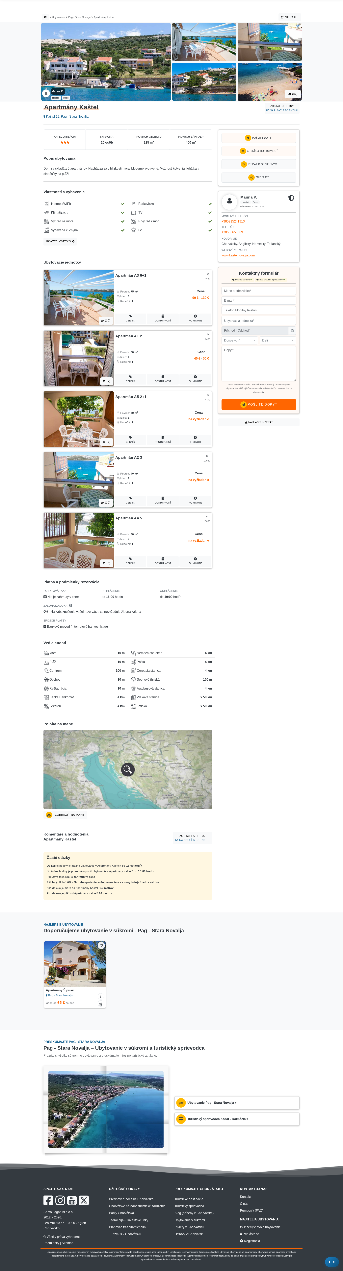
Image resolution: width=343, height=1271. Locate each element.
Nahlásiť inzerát (260, 422)
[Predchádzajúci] (51, 964)
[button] (127, 769)
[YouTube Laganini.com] (72, 1200)
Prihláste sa (250, 1234)
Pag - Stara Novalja (79, 17)
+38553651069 (232, 232)
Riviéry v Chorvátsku (189, 1227)
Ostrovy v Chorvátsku (189, 1234)
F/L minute (195, 320)
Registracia (251, 1241)
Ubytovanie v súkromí (189, 1220)
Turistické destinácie (188, 1199)
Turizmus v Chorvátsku (125, 1234)
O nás (244, 1203)
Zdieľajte (291, 17)
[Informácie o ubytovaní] (101, 996)
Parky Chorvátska (121, 1213)
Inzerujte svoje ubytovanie (262, 1227)
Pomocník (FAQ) (251, 1210)
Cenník (130, 320)
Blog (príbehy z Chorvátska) (194, 1213)
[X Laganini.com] (84, 1200)
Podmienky (51, 1243)
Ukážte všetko (59, 241)
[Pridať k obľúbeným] (101, 945)
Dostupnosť (163, 320)
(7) (108, 381)
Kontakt (245, 1196)
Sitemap (67, 1243)
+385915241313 (233, 221)
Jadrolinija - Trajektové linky (128, 1220)
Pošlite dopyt (262, 137)
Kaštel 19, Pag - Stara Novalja (67, 116)
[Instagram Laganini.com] (60, 1200)
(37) (294, 94)
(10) (107, 320)
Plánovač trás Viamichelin (127, 1227)
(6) (108, 563)
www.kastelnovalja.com (238, 255)
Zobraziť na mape (69, 814)
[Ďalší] (99, 964)
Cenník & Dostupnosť (262, 151)
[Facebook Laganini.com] (48, 1200)
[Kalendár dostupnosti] (101, 1003)
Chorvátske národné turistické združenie (137, 1206)
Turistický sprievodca (189, 1206)
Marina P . (58, 91)
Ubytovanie (58, 17)
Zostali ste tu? (283, 108)
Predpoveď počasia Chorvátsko (131, 1199)
